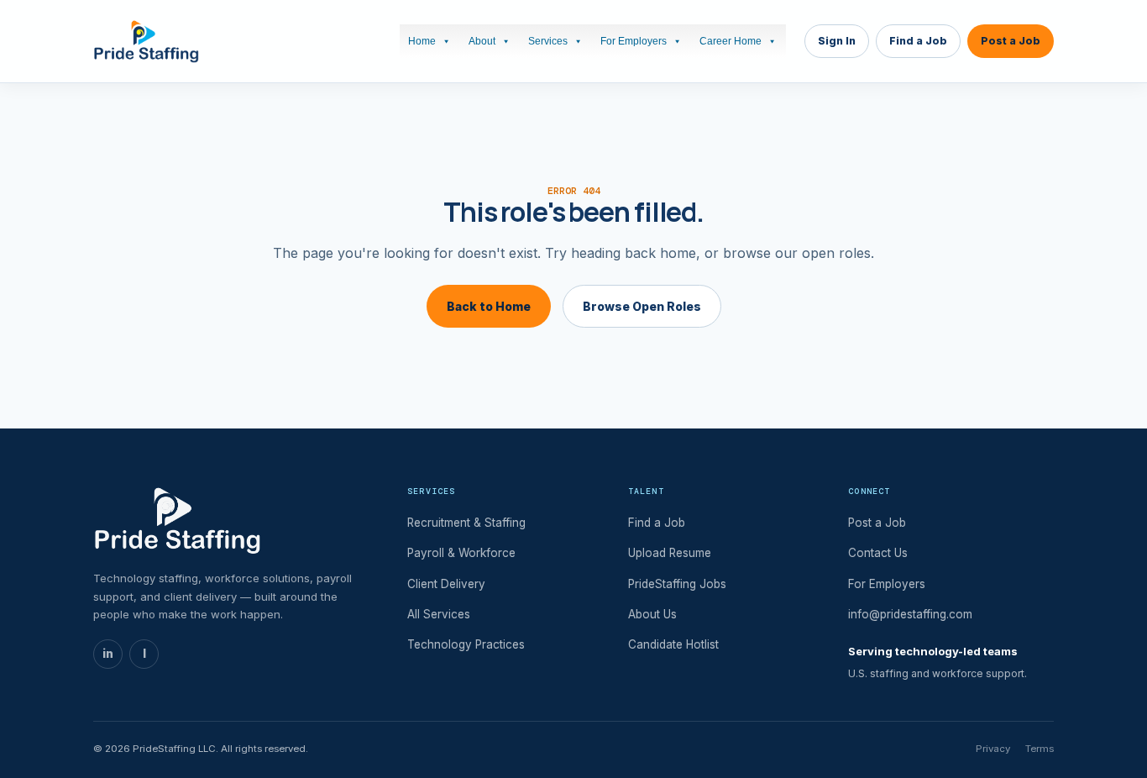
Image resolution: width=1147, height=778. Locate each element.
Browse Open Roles (642, 306)
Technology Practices (466, 644)
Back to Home (489, 306)
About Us (652, 614)
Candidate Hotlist (673, 644)
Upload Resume (669, 553)
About (482, 41)
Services (548, 41)
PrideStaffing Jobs (677, 584)
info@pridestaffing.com (910, 614)
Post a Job (1010, 40)
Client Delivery (446, 584)
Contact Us (878, 553)
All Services (438, 614)
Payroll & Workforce (461, 553)
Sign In (837, 40)
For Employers (633, 41)
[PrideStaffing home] (146, 41)
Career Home (730, 41)
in (107, 653)
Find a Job (918, 40)
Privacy (993, 748)
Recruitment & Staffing (466, 522)
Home (422, 41)
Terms (1039, 748)
